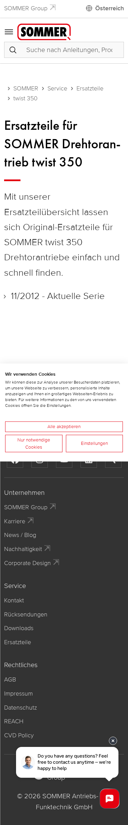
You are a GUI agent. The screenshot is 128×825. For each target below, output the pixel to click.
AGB (10, 679)
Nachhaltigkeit (23, 549)
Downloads (18, 628)
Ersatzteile (89, 88)
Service (57, 88)
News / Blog (20, 535)
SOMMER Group (25, 8)
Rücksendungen (25, 614)
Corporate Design (27, 563)
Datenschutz (20, 707)
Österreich (109, 8)
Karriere (14, 521)
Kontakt (14, 600)
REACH (14, 721)
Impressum (18, 693)
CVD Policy (19, 735)
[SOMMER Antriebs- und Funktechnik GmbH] (44, 31)
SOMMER (25, 88)
